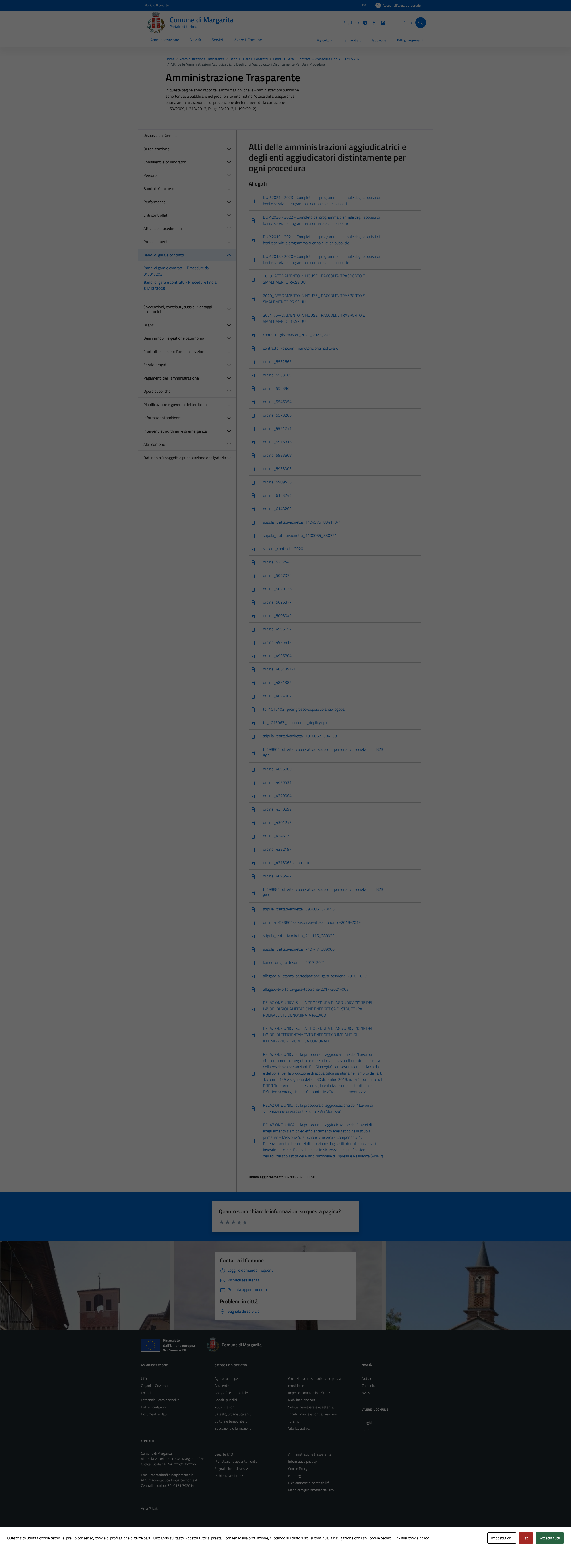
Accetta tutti (550, 1538)
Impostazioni (501, 1538)
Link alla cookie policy (411, 1538)
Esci (526, 1538)
